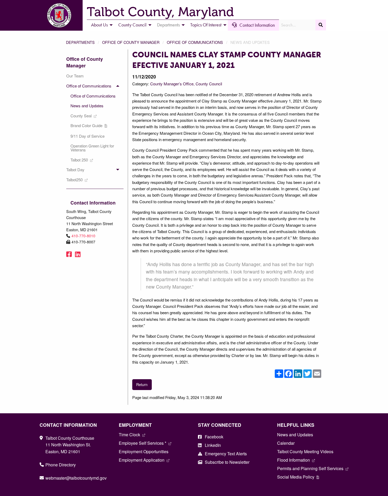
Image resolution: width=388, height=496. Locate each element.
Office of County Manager (130, 42)
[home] (59, 15)
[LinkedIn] (78, 253)
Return (142, 384)
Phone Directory (60, 465)
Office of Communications (195, 42)
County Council (209, 83)
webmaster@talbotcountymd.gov (76, 478)
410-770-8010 (83, 235)
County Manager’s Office (171, 83)
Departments (80, 42)
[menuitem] (100, 25)
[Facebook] (69, 253)
